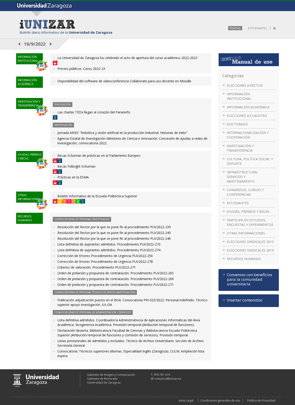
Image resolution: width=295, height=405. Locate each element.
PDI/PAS (235, 28)
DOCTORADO (237, 124)
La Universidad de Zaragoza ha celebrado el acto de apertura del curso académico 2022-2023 (127, 58)
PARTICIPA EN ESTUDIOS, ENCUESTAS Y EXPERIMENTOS (250, 222)
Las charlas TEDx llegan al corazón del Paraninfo (93, 112)
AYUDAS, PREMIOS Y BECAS (248, 211)
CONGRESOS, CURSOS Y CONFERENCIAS (245, 192)
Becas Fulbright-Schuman (76, 166)
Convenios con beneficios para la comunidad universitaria (249, 279)
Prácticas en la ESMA (73, 177)
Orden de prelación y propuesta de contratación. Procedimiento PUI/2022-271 (115, 284)
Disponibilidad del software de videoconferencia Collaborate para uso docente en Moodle (124, 81)
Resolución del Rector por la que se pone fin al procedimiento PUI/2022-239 (114, 227)
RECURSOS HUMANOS (244, 259)
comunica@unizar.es (167, 379)
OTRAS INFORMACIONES (246, 233)
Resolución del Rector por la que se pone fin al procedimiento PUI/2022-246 (114, 238)
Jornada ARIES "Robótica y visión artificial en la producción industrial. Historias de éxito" (122, 132)
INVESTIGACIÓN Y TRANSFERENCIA (240, 148)
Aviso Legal (186, 400)
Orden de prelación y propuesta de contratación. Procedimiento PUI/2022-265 (115, 273)
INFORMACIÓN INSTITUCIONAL (239, 96)
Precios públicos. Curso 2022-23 (81, 68)
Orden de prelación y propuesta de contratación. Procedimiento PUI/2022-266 (115, 279)
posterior (51, 44)
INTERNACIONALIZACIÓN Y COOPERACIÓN (248, 134)
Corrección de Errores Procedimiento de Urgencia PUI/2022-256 (105, 256)
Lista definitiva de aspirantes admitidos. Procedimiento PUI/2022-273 (108, 244)
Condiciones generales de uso (220, 400)
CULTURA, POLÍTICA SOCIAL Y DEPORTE (250, 161)
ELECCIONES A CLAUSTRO (247, 115)
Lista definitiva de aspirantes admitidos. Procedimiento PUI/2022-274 (108, 250)
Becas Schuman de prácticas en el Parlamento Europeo (98, 155)
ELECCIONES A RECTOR (245, 85)
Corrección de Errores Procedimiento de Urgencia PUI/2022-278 (105, 261)
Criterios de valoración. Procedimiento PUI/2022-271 (96, 267)
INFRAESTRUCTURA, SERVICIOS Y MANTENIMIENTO (242, 176)
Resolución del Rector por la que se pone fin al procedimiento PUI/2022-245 (114, 233)
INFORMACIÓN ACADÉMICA (248, 107)
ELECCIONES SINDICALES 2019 (250, 250)
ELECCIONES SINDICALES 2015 (250, 241)
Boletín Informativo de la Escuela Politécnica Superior (97, 196)
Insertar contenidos (244, 300)
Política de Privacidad (261, 400)
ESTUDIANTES (257, 28)
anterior (19, 44)
